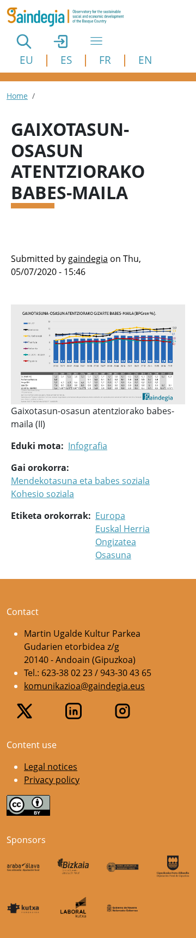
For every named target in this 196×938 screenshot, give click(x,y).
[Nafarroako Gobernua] (123, 907)
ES (66, 59)
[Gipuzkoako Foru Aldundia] (173, 866)
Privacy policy (51, 780)
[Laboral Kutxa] (73, 907)
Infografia (87, 446)
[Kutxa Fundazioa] (23, 907)
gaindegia (88, 259)
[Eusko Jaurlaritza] (123, 866)
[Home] (70, 17)
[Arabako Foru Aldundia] (23, 866)
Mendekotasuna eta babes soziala (80, 481)
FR (105, 59)
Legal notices (50, 767)
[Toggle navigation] (96, 40)
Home (17, 96)
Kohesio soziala (42, 494)
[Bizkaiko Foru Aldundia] (73, 866)
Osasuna (113, 555)
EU (26, 59)
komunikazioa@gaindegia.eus (84, 686)
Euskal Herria (122, 529)
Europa (110, 516)
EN (145, 59)
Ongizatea (115, 542)
